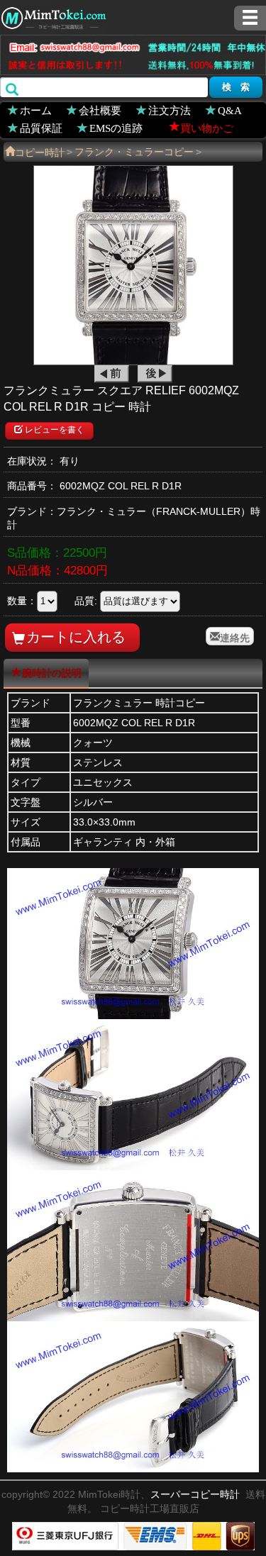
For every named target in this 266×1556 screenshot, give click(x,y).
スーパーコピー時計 (195, 1494)
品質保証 (41, 127)
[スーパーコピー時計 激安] (53, 16)
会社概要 (100, 109)
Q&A (230, 109)
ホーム (36, 109)
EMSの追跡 (116, 127)
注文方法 (169, 109)
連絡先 (235, 636)
